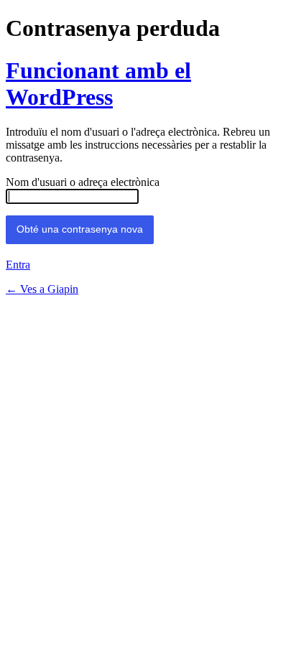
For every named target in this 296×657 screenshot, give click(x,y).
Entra (18, 264)
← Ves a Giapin (42, 289)
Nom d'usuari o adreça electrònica (82, 182)
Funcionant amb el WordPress (98, 83)
